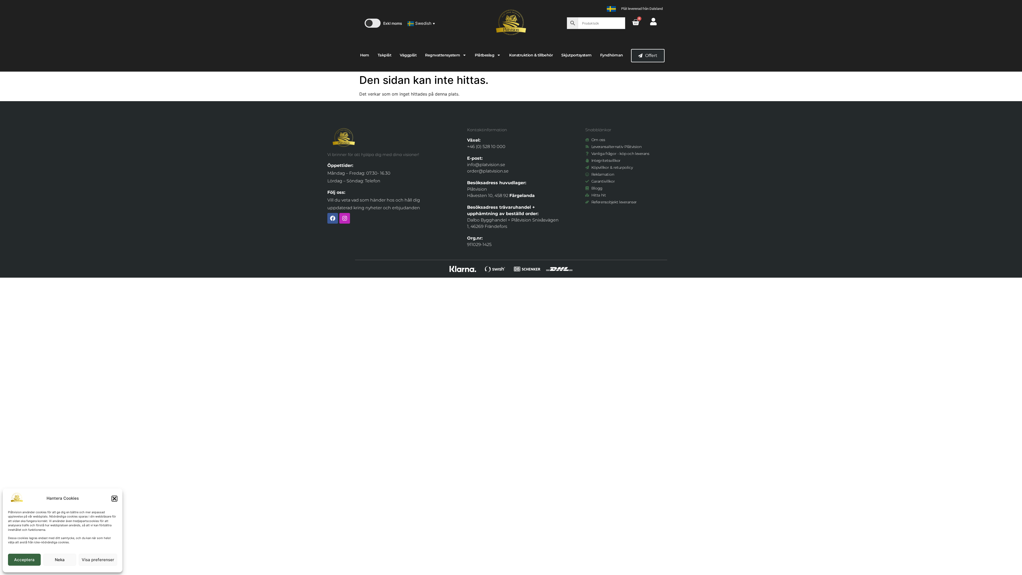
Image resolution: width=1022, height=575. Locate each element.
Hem (364, 55)
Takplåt (385, 55)
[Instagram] (344, 218)
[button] (114, 498)
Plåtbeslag (484, 55)
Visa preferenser (98, 559)
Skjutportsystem (576, 55)
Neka (60, 559)
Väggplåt (408, 55)
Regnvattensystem (442, 55)
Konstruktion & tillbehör (531, 55)
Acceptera (24, 559)
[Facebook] (332, 218)
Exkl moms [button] (392, 23)
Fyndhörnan (611, 55)
